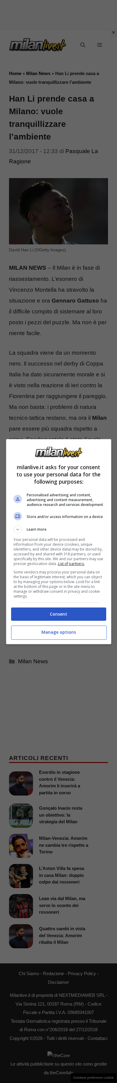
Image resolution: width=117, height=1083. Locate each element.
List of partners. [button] (71, 563)
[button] (59, 529)
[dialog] (58, 541)
